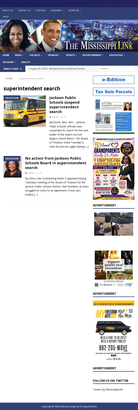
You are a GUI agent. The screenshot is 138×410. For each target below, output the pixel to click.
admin (55, 116)
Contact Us (24, 10)
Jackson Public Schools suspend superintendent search (64, 104)
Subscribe (56, 10)
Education (116, 55)
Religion (8, 62)
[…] (86, 146)
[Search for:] (116, 68)
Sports (70, 55)
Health (25, 62)
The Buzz (34, 55)
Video (6, 16)
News (18, 55)
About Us (8, 10)
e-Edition (40, 10)
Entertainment (92, 55)
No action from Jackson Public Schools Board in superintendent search (55, 163)
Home (6, 55)
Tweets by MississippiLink (108, 389)
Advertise (74, 10)
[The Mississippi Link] (69, 49)
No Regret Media (88, 406)
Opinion (53, 55)
